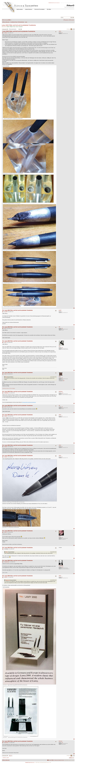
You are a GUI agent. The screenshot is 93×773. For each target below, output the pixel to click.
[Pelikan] (69, 6)
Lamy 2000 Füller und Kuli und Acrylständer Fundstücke (19, 25)
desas (14, 26)
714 (62, 537)
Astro (60, 376)
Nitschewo (60, 741)
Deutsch (50, 2)
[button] (74, 29)
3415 (62, 567)
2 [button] (72, 29)
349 (62, 328)
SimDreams (61, 391)
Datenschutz (54, 2)
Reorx (6, 532)
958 (62, 742)
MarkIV (8, 26)
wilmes (60, 31)
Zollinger (11, 26)
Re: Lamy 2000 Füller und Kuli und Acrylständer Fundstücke (17, 310)
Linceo (17, 26)
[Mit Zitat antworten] (56, 31)
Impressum (58, 2)
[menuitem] (10, 20)
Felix (59, 346)
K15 (5, 328)
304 (62, 347)
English (52, 2)
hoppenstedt (61, 565)
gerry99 (60, 310)
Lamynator (21, 26)
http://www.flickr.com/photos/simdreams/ (29, 402)
